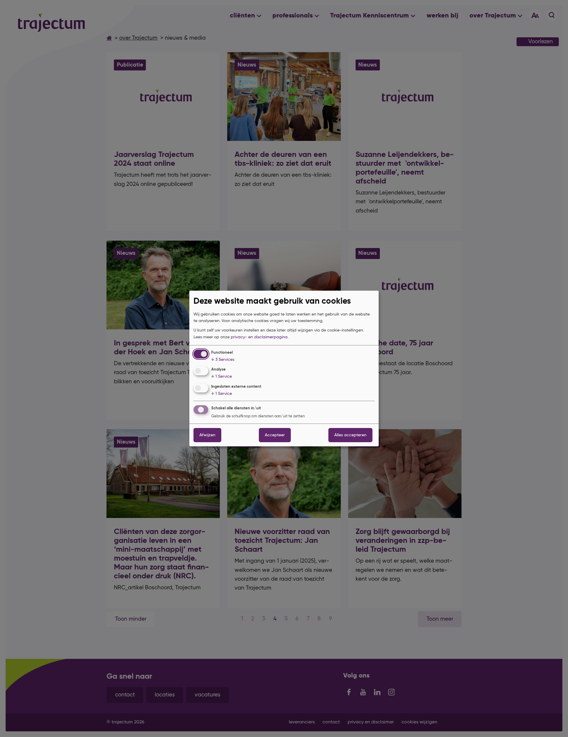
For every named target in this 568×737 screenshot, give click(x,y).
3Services (222, 360)
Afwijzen (207, 435)
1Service (221, 376)
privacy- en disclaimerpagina (259, 337)
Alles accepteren (350, 435)
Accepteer (275, 435)
